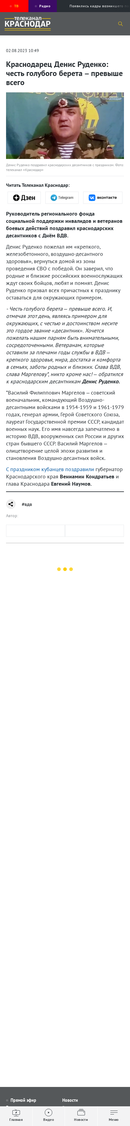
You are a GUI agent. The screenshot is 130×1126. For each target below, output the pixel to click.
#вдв (27, 504)
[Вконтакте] (103, 198)
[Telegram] (62, 198)
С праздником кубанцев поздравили (50, 469)
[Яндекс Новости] (24, 198)
